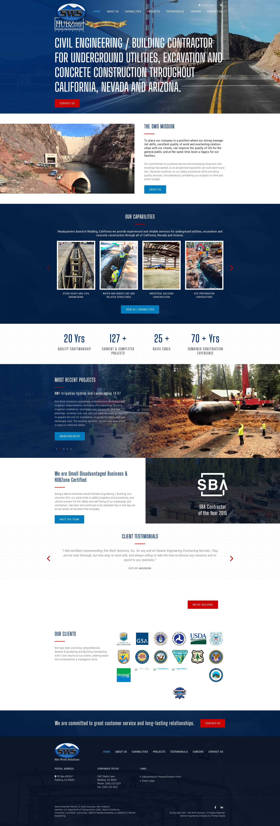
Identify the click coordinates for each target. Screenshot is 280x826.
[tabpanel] (140, 409)
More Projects (70, 436)
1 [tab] (56, 450)
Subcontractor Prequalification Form (161, 801)
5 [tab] (71, 450)
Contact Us (214, 11)
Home (96, 11)
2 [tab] (60, 450)
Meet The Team (69, 519)
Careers (195, 11)
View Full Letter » (140, 591)
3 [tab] (64, 450)
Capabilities (133, 11)
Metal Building (203, 629)
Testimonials (175, 11)
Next (232, 267)
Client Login (208, 5)
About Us (113, 11)
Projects (154, 11)
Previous (48, 267)
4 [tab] (67, 450)
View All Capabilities (140, 309)
